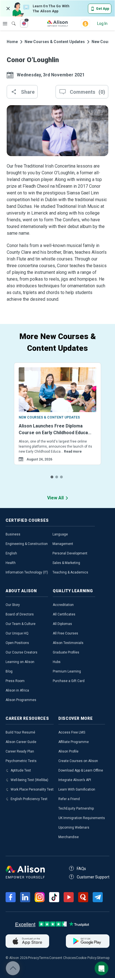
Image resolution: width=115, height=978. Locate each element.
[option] (57, 421)
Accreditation (63, 605)
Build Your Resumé (20, 732)
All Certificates (64, 614)
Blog (9, 671)
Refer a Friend (69, 799)
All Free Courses (65, 633)
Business (13, 534)
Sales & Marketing (66, 563)
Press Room (15, 681)
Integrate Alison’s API (74, 780)
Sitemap (103, 958)
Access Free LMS (71, 732)
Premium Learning (67, 671)
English (11, 553)
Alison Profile (68, 751)
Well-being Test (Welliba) (29, 780)
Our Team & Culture (20, 624)
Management (62, 544)
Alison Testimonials (68, 643)
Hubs (57, 662)
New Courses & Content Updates (55, 41)
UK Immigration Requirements (81, 818)
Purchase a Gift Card (69, 681)
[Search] (11, 20)
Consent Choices (62, 958)
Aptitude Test (21, 770)
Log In (102, 23)
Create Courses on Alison (78, 761)
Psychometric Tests (21, 761)
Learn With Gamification (76, 789)
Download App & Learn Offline (80, 770)
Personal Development (69, 553)
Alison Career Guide (21, 742)
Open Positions (17, 643)
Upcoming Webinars (73, 827)
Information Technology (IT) (27, 572)
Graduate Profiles (66, 652)
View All (55, 497)
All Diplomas (62, 624)
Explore (5, 23)
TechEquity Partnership (76, 808)
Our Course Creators (21, 652)
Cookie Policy (86, 958)
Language (60, 534)
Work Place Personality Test (32, 789)
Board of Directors (20, 614)
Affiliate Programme (73, 742)
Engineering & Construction (27, 544)
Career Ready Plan (20, 751)
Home (12, 41)
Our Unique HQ (17, 633)
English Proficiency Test (29, 799)
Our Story (13, 605)
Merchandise (68, 837)
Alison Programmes (21, 700)
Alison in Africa (17, 690)
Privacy (33, 958)
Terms (44, 958)
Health (11, 563)
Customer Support (93, 877)
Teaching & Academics (70, 572)
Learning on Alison (20, 662)
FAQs (81, 868)
